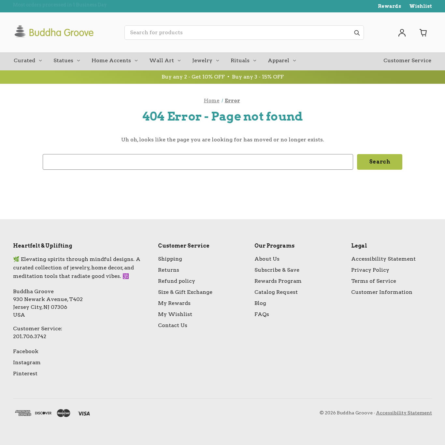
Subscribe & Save (276, 270)
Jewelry (202, 60)
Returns (168, 270)
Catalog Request (276, 292)
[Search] (357, 32)
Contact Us (172, 325)
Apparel (278, 60)
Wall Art (161, 60)
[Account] (402, 32)
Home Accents (111, 60)
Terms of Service (373, 281)
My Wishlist (175, 314)
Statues (63, 60)
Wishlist (420, 6)
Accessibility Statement (383, 259)
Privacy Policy (370, 270)
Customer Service (407, 60)
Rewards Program (278, 281)
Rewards (389, 6)
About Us (267, 259)
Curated (24, 60)
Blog (260, 303)
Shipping (170, 259)
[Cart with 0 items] (423, 32)
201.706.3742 (29, 336)
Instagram (27, 362)
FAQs (261, 314)
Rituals (240, 60)
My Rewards (174, 303)
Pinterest (25, 373)
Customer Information (381, 292)
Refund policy (176, 281)
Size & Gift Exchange (185, 292)
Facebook (25, 351)
